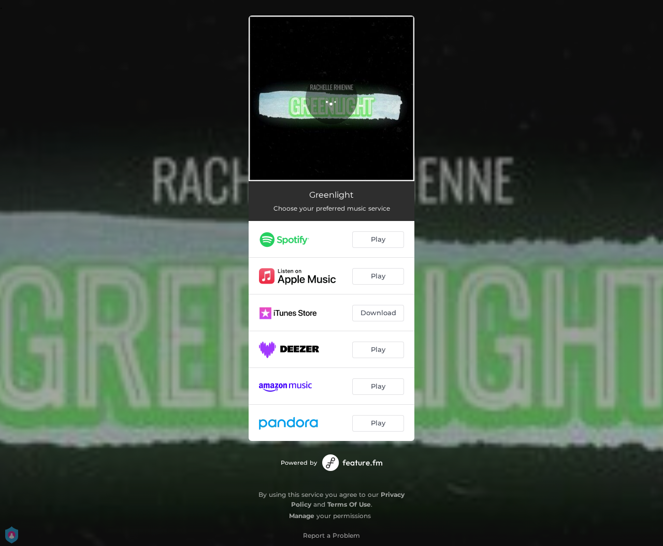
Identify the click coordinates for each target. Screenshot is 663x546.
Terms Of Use (349, 504)
